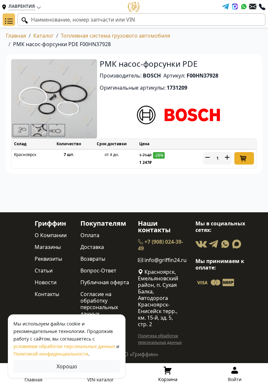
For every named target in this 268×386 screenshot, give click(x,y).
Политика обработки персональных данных (160, 339)
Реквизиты (48, 258)
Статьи (44, 270)
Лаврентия (21, 6)
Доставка (92, 247)
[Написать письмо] (252, 6)
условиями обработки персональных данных (64, 346)
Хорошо (67, 366)
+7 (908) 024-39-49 (160, 245)
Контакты (47, 294)
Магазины (48, 247)
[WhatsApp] (243, 6)
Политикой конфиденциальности (50, 354)
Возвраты (92, 258)
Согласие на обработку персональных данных (99, 303)
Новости (46, 282)
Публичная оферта (104, 282)
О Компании (51, 235)
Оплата (89, 235)
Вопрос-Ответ (98, 270)
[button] (9, 19)
